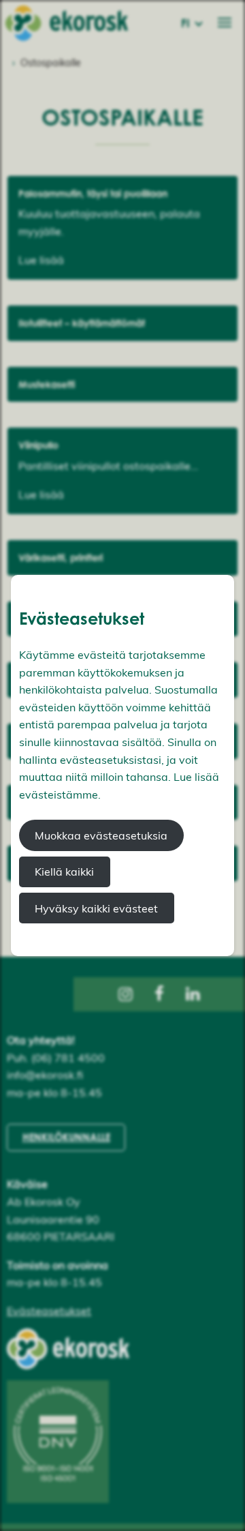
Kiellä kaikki (64, 871)
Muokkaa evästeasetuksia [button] (101, 835)
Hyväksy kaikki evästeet (96, 908)
